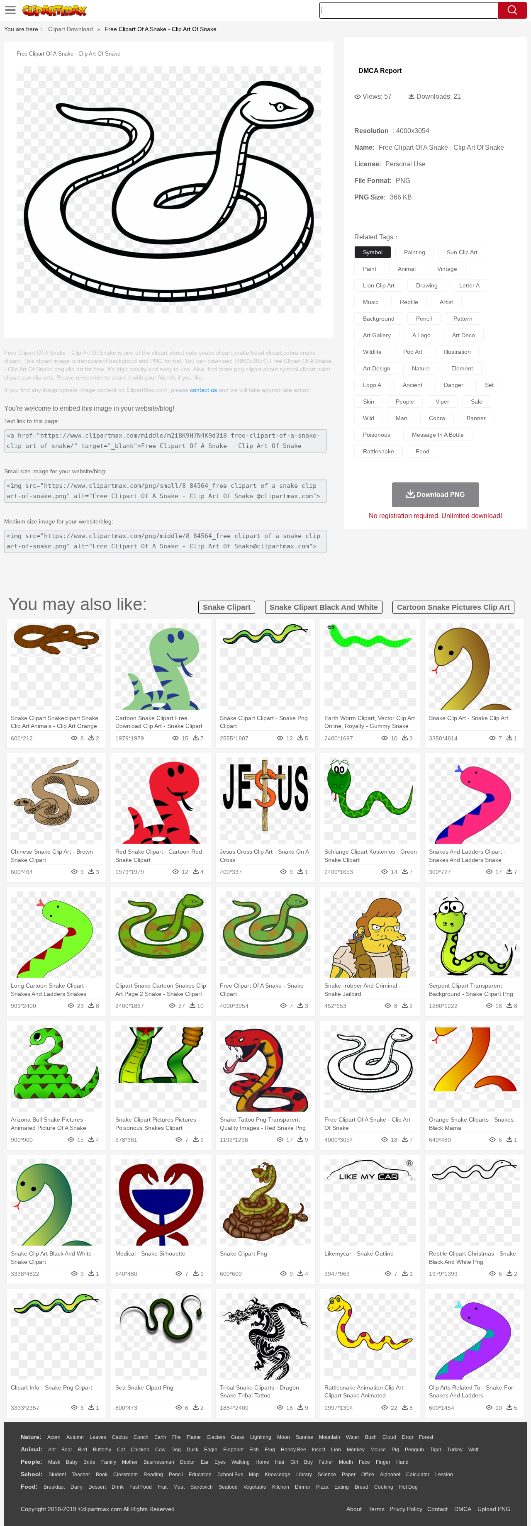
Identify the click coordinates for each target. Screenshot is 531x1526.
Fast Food (140, 1487)
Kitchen (280, 1487)
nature (421, 368)
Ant (52, 1450)
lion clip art (379, 285)
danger (453, 385)
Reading (153, 1474)
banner (476, 418)
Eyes (220, 1462)
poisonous (376, 434)
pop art (412, 351)
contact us (203, 390)
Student (57, 1474)
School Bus (230, 1474)
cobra (437, 418)
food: (29, 1486)
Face (364, 1462)
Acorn (54, 1437)
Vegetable (255, 1487)
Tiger (435, 1450)
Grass (237, 1437)
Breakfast (54, 1487)
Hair (280, 1462)
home (262, 1462)
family (108, 1462)
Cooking (383, 1487)
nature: (31, 1437)
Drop (407, 1437)
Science (327, 1474)
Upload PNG (493, 1509)
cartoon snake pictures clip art (453, 607)
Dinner (302, 1487)
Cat (121, 1450)
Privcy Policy (406, 1509)
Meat (179, 1487)
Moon (283, 1437)
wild (368, 418)
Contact (437, 1509)
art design (376, 368)
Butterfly (102, 1450)
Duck (192, 1450)
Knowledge (277, 1474)
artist (446, 302)
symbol (372, 252)
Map (254, 1474)
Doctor (187, 1462)
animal (407, 268)
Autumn (75, 1437)
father (326, 1462)
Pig (395, 1450)
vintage (447, 268)
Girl (294, 1462)
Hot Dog (408, 1487)
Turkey (455, 1450)
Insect (318, 1450)
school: (32, 1474)
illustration (457, 351)
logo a (372, 385)
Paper (349, 1474)
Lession (444, 1474)
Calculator (417, 1474)
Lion (336, 1450)
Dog (176, 1450)
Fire (176, 1437)
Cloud (389, 1437)
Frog (270, 1450)
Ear (205, 1462)
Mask (54, 1462)
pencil (424, 318)
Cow (160, 1450)
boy (308, 1462)
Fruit (163, 1487)
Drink (118, 1487)
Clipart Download (70, 29)
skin (368, 401)
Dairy (77, 1487)
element (462, 368)
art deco (463, 335)
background (379, 318)
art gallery (377, 335)
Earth (160, 1437)
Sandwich (201, 1487)
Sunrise (304, 1437)
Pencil (176, 1474)
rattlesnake (378, 451)
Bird (82, 1450)
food (422, 451)
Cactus (120, 1437)
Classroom (125, 1474)
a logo (421, 335)
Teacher (81, 1474)
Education (200, 1474)
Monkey (356, 1450)
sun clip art (462, 252)
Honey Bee (293, 1450)
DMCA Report (380, 70)
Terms (376, 1509)
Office (367, 1474)
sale (476, 401)
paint (369, 268)
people (405, 401)
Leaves (98, 1437)
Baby (72, 1462)
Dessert (97, 1487)
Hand (402, 1462)
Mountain (329, 1437)
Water (352, 1437)
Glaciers (216, 1437)
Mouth (346, 1462)
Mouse (378, 1450)
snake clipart (227, 607)
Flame (194, 1437)
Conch (141, 1437)
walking (240, 1462)
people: (31, 1461)
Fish (254, 1450)
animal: (31, 1449)
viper (442, 401)
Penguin (414, 1450)
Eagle (210, 1450)
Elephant (233, 1450)
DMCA (462, 1509)
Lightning (260, 1437)
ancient (412, 385)
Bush (371, 1437)
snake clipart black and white (324, 607)
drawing (427, 285)
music (370, 302)
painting (414, 252)
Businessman (159, 1462)
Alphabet (390, 1474)
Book (101, 1474)
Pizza (322, 1487)
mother (130, 1462)
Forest (426, 1437)
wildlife (372, 351)
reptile (409, 302)
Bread (361, 1487)
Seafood (228, 1487)
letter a (469, 285)
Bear (66, 1450)
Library (304, 1474)
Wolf (473, 1450)
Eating (341, 1487)
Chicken (140, 1450)
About (354, 1509)
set (489, 385)
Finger (383, 1462)
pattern (463, 318)
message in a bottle (438, 434)
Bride (89, 1462)
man (401, 418)
